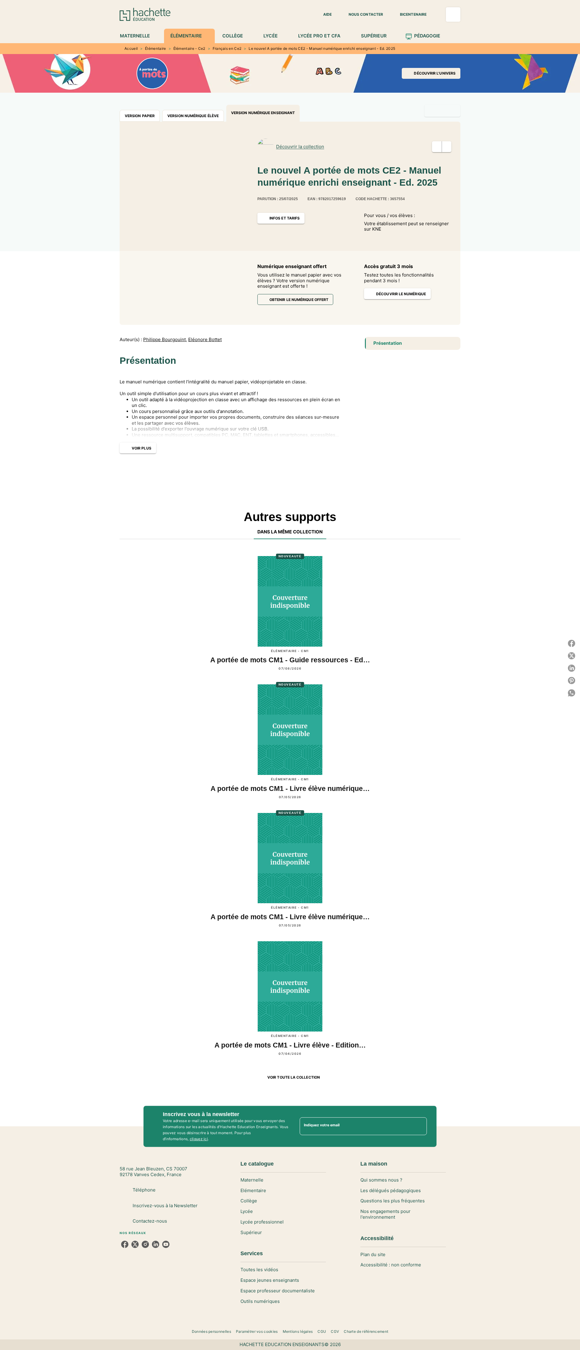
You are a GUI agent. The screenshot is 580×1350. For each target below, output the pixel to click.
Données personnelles (211, 1331)
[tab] (138, 36)
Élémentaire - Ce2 (189, 48)
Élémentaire (155, 48)
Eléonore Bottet (205, 339)
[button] (324, 14)
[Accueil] (145, 14)
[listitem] (125, 1244)
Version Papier (140, 116)
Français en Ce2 (227, 48)
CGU (321, 1331)
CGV (335, 1331)
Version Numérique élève (193, 116)
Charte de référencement (366, 1331)
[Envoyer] (419, 1126)
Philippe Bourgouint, (165, 339)
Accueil (131, 48)
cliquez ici (199, 1139)
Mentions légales (298, 1331)
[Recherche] (453, 14)
